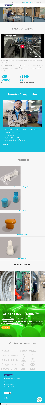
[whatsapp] (5, 1)
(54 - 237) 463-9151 (16, 2)
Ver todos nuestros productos (22, 264)
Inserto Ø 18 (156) (22, 258)
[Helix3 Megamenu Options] (41, 5)
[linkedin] (3, 1)
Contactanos (5, 327)
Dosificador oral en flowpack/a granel (22, 187)
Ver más (5, 144)
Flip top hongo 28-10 (22, 234)
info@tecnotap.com (27, 2)
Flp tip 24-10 (22, 211)
